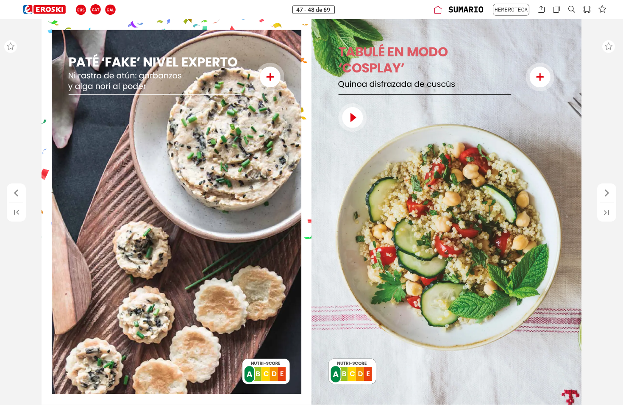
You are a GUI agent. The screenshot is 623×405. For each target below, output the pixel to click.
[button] (81, 9)
